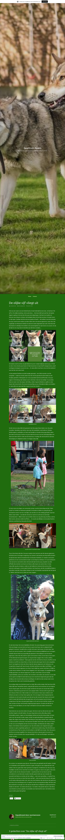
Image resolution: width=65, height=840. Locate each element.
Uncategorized (22, 305)
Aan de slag (45, 1)
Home (29, 296)
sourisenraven (13, 305)
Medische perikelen (14, 825)
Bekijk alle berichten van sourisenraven (23, 817)
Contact (35, 296)
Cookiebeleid (28, 837)
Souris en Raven (32, 148)
